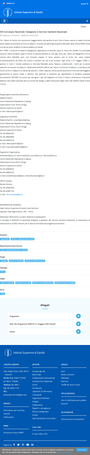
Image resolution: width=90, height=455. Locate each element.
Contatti (7, 413)
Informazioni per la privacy (14, 410)
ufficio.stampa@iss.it (14, 194)
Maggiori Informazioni (65, 452)
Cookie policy (9, 417)
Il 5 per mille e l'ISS (39, 433)
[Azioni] (4, 3)
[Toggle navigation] (4, 21)
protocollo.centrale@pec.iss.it (15, 394)
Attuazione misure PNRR (13, 432)
